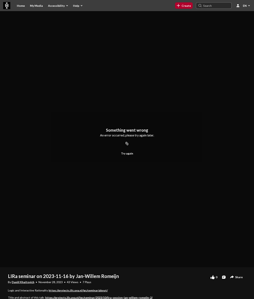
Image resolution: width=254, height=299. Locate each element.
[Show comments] (224, 277)
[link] (184, 5)
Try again (127, 153)
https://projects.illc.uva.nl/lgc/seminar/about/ (78, 290)
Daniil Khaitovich (23, 282)
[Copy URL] (127, 144)
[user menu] (238, 5)
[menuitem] (21, 5)
